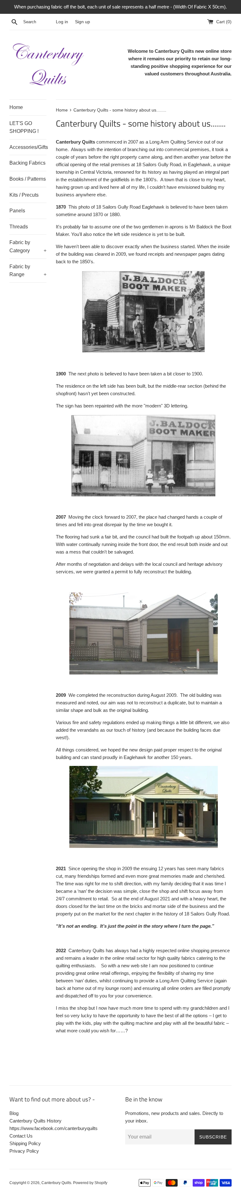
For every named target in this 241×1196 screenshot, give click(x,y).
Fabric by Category (27, 246)
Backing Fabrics (27, 163)
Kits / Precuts (24, 195)
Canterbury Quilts (56, 1183)
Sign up (82, 21)
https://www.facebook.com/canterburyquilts (53, 1128)
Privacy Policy (24, 1151)
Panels (17, 210)
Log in (62, 21)
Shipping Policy (25, 1143)
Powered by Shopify (90, 1183)
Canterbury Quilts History (35, 1120)
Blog (14, 1113)
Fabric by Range (27, 270)
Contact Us (21, 1136)
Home (16, 107)
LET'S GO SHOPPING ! (24, 127)
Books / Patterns (27, 179)
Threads (18, 226)
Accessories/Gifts (27, 147)
